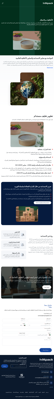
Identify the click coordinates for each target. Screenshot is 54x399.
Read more (50, 67)
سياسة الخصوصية (9, 392)
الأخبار (36, 392)
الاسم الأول (48, 318)
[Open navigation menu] (2, 3)
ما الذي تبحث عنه (47, 328)
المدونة (39, 392)
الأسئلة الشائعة (31, 392)
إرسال (4, 366)
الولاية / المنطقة (22, 333)
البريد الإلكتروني (47, 323)
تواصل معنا (46, 287)
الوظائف (26, 392)
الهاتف (23, 323)
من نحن (47, 392)
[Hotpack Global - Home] (48, 3)
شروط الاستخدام (16, 392)
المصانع (43, 392)
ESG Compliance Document (42, 202)
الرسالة (49, 337)
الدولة (49, 333)
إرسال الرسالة (45, 350)
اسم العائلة (23, 318)
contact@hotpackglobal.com (45, 315)
